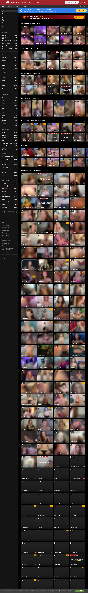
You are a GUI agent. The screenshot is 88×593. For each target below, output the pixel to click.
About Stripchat (5, 220)
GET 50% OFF (79, 17)
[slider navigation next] (84, 35)
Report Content (5, 230)
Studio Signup (5, 243)
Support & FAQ (5, 225)
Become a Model (6, 240)
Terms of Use (5, 238)
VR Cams (24, 146)
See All (83, 23)
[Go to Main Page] (13, 2)
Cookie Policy (61, 590)
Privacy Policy (5, 235)
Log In (83, 2)
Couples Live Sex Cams (30, 73)
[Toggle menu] (3, 2)
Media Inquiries (5, 233)
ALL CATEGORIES (10, 212)
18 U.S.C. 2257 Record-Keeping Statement (7, 249)
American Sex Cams (32, 23)
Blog (3, 222)
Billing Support (5, 227)
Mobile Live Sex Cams (30, 98)
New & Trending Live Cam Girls (33, 121)
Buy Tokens (5, 252)
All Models (4, 245)
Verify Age (81, 10)
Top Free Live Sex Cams (30, 48)
